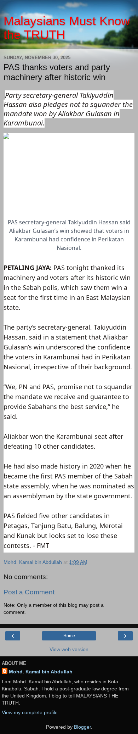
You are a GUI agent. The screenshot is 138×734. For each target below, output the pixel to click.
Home (69, 635)
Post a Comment (29, 592)
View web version (69, 649)
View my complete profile (30, 712)
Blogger (82, 727)
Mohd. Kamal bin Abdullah (41, 671)
